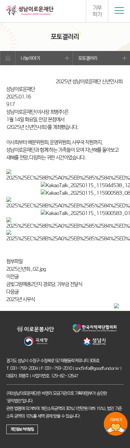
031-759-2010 (58, 368)
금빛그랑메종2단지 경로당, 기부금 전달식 (44, 284)
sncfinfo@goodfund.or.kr (97, 368)
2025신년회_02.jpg (26, 269)
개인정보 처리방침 (22, 429)
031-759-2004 (24, 368)
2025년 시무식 (20, 299)
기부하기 (97, 10)
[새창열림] (36, 332)
